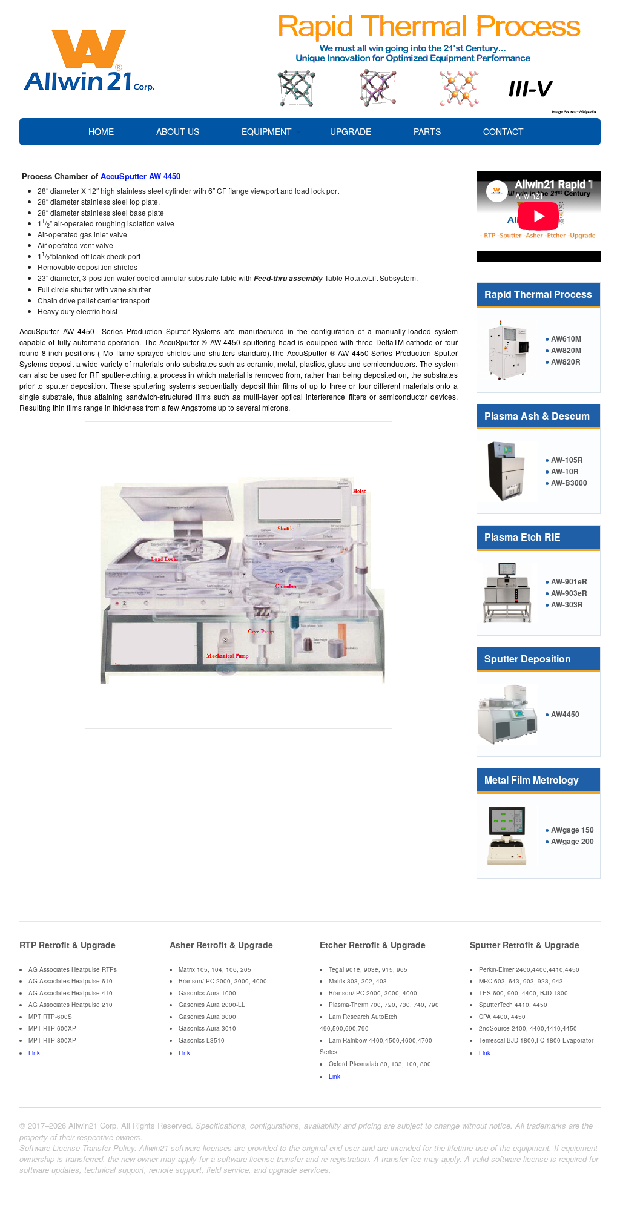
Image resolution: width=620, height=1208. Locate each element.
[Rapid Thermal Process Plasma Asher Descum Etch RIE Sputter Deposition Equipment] (89, 88)
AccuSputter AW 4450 (140, 176)
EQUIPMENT (267, 131)
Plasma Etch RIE (522, 537)
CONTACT (503, 131)
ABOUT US (177, 131)
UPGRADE (350, 131)
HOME (101, 131)
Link (34, 1053)
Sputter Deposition (527, 658)
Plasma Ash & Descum (537, 416)
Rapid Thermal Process (538, 294)
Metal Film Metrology (531, 780)
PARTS (427, 131)
